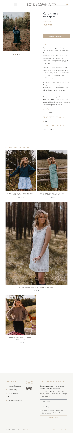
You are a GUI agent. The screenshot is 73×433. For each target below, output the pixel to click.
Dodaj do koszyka (56, 36)
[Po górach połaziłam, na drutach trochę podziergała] (41, 370)
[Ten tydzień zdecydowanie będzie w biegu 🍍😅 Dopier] (22, 370)
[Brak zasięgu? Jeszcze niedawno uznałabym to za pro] (59, 370)
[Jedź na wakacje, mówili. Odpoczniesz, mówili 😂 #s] (4, 370)
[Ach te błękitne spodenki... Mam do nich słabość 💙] (13, 370)
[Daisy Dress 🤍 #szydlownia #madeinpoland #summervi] (32, 370)
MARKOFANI (27, 429)
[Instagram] (30, 388)
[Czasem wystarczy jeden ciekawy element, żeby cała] (50, 370)
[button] (15, 4)
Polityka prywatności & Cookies (60, 429)
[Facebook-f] (27, 388)
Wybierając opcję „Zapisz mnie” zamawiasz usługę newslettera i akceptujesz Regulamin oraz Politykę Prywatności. (53, 412)
